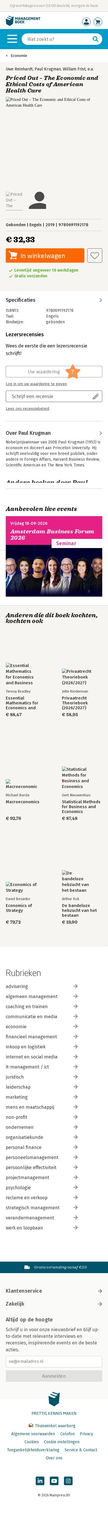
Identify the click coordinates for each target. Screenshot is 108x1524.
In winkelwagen (42, 256)
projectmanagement (27, 1177)
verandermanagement (30, 1218)
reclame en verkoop (27, 1197)
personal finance (23, 1147)
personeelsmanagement (32, 1157)
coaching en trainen (27, 1006)
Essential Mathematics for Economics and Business (22, 703)
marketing (17, 1097)
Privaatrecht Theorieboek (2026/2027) (75, 703)
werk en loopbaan (24, 1228)
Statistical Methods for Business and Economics (81, 807)
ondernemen (20, 1127)
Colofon (67, 1433)
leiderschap (18, 1087)
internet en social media (32, 1057)
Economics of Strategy (19, 908)
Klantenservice (24, 1291)
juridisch (15, 1077)
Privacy (86, 1433)
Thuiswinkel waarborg (54, 1425)
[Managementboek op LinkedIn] (40, 1481)
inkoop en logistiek (26, 1047)
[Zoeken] (95, 39)
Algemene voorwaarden (33, 1433)
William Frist (74, 69)
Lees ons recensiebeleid (27, 408)
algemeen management (32, 996)
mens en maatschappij (30, 1107)
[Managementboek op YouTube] (54, 1481)
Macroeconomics (22, 802)
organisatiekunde (24, 1137)
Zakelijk (15, 1304)
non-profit (16, 1117)
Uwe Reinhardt (19, 69)
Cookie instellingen (61, 1442)
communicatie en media (31, 1016)
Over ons (54, 1458)
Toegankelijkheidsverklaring (33, 1450)
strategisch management (33, 1207)
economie (16, 1026)
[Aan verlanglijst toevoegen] (94, 255)
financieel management (31, 1036)
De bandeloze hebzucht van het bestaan (79, 910)
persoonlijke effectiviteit (31, 1167)
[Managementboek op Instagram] (68, 1481)
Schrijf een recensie (32, 396)
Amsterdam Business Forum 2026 (52, 534)
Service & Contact (81, 1450)
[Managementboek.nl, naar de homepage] (23, 24)
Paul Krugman (48, 69)
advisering (17, 986)
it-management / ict (27, 1067)
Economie (19, 55)
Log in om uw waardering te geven (36, 384)
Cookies (31, 1442)
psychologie (18, 1187)
